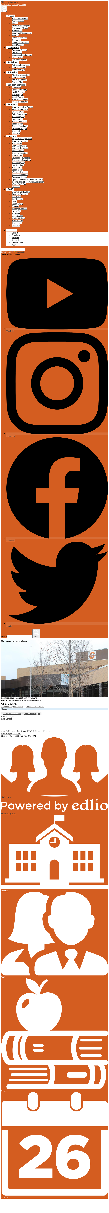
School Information (20, 18)
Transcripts (16, 40)
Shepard (15, 240)
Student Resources (19, 121)
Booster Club (17, 82)
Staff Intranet (17, 199)
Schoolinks (16, 131)
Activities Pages (18, 70)
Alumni (15, 23)
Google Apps (17, 119)
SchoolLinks (17, 223)
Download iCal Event (35, 707)
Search (4, 636)
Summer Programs (19, 60)
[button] (10, 16)
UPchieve (16, 133)
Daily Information (19, 114)
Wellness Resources (20, 102)
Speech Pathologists (20, 99)
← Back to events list (12, 713)
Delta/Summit (17, 242)
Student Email (18, 112)
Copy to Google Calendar (12, 707)
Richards (15, 237)
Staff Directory (18, 45)
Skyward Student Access (22, 107)
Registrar (15, 35)
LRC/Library (17, 57)
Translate (21, 252)
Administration (18, 21)
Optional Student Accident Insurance (27, 179)
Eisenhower (17, 235)
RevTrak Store (18, 165)
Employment (17, 30)
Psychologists (17, 94)
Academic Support (19, 50)
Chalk (14, 201)
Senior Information (20, 153)
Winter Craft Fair (19, 184)
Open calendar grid (32, 713)
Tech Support (17, 124)
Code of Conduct (19, 67)
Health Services (18, 92)
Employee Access (19, 209)
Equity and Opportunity (22, 33)
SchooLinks (17, 143)
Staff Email (16, 196)
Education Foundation (21, 158)
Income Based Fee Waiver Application (28, 182)
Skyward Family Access (22, 138)
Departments (17, 52)
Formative (16, 213)
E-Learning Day (18, 116)
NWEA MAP (17, 221)
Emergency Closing (20, 28)
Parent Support (18, 150)
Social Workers (18, 97)
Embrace (15, 206)
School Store (17, 167)
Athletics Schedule (19, 80)
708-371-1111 (13, 736)
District (15, 233)
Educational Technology (22, 55)
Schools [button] (11, 230)
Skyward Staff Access (21, 192)
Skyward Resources (20, 109)
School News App (19, 38)
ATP (14, 245)
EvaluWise (16, 211)
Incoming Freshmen (20, 148)
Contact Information (20, 42)
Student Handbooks (20, 126)
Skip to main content (9, 2)
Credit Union (17, 204)
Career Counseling (19, 90)
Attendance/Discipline (21, 26)
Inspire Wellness (18, 218)
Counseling (16, 87)
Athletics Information (21, 75)
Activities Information (21, 65)
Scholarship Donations (21, 160)
